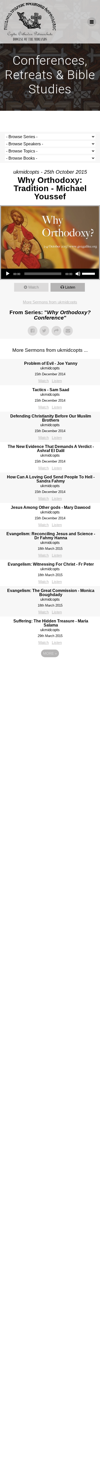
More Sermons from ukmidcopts (50, 302)
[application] (50, 274)
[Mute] (78, 273)
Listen (70, 287)
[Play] (7, 273)
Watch (33, 287)
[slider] (89, 273)
